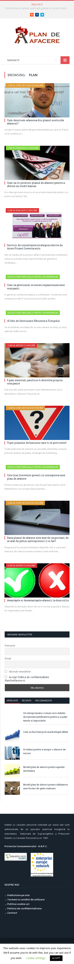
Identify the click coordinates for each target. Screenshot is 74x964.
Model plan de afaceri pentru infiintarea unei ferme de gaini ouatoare (45, 786)
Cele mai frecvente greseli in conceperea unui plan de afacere (36, 476)
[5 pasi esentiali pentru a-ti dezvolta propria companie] (37, 360)
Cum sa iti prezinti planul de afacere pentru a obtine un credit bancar (36, 184)
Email (8, 658)
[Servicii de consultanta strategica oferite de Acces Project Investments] (37, 225)
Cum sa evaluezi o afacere (22, 210)
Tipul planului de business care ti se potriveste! (36, 442)
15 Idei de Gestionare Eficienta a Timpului (33, 321)
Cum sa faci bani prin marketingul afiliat (45, 731)
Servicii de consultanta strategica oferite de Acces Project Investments (35, 246)
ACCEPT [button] (56, 958)
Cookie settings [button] (35, 958)
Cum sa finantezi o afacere (23, 148)
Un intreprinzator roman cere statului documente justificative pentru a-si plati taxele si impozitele (45, 716)
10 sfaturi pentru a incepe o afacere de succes (44, 751)
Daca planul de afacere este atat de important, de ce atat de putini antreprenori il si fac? (38, 539)
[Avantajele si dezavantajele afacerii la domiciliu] (37, 580)
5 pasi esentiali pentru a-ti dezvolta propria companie (35, 381)
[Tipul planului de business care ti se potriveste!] (37, 423)
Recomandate (43, 700)
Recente (26, 700)
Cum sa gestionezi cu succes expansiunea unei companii (36, 286)
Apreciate (12, 700)
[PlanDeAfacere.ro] (37, 34)
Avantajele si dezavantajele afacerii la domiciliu (38, 600)
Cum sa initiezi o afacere (21, 345)
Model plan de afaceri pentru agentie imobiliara (44, 768)
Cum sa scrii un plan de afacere (25, 85)
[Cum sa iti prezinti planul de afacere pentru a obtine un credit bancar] (37, 163)
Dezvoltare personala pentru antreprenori (33, 276)
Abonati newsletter (19, 671)
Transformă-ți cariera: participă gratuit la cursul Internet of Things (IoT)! (37, 8)
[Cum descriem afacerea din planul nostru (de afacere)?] (37, 100)
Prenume (10, 645)
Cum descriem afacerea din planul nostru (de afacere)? (35, 122)
